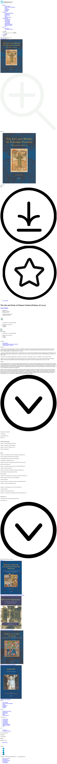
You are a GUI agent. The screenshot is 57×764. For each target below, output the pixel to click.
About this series (3, 38)
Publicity (6, 11)
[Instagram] (3, 752)
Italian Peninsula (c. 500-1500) (8, 345)
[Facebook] (3, 749)
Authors (4, 12)
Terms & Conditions (6, 760)
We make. (6, 758)
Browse (4, 5)
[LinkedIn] (3, 754)
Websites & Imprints (8, 25)
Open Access (7, 15)
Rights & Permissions (8, 24)
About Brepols (7, 23)
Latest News (7, 28)
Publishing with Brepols (9, 13)
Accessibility (5, 761)
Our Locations (7, 22)
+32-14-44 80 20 (4, 742)
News (4, 27)
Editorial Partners (8, 17)
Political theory (5, 343)
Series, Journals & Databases (10, 7)
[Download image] (28, 243)
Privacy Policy (5, 759)
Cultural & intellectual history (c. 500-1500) (10, 344)
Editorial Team (7, 14)
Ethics (6, 16)
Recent (6, 8)
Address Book (7, 21)
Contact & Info (5, 18)
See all (1, 560)
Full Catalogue (7, 6)
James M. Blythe (4, 308)
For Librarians (7, 20)
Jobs (5, 26)
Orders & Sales (7, 19)
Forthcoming (7, 9)
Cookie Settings (5, 762)
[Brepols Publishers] (6, 3)
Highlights (7, 10)
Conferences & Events (9, 29)
